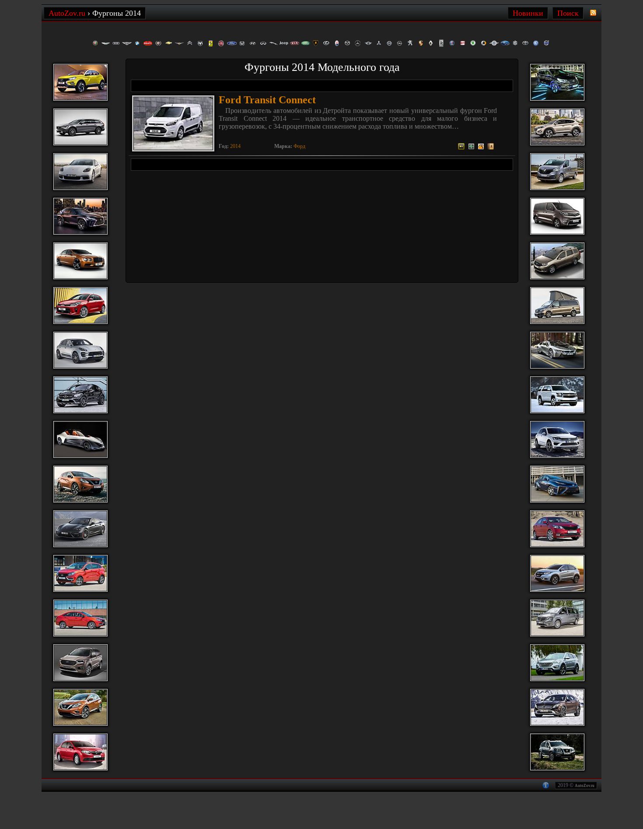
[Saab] (452, 43)
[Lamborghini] (316, 43)
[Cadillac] (158, 43)
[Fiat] (221, 43)
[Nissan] (389, 43)
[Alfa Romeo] (95, 43)
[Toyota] (526, 43)
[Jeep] (284, 43)
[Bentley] (127, 43)
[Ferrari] (211, 43)
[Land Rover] (305, 43)
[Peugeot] (410, 43)
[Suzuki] (515, 43)
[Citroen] (190, 43)
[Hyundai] (253, 43)
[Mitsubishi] (379, 43)
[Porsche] (421, 43)
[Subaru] (505, 43)
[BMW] (137, 43)
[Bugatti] (148, 43)
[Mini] (368, 43)
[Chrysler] (179, 43)
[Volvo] (547, 43)
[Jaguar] (274, 43)
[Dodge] (200, 43)
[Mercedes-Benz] (358, 43)
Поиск (568, 13)
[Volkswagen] (536, 43)
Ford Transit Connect (267, 99)
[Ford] (232, 43)
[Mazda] (347, 43)
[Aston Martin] (106, 43)
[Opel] (400, 43)
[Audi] (116, 43)
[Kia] (295, 43)
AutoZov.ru (584, 785)
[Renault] (431, 43)
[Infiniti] (263, 43)
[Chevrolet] (169, 43)
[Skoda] (473, 43)
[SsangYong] (494, 43)
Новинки (528, 13)
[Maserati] (337, 43)
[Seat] (463, 43)
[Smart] (484, 43)
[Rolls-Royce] (442, 43)
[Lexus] (326, 43)
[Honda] (242, 43)
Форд (299, 146)
